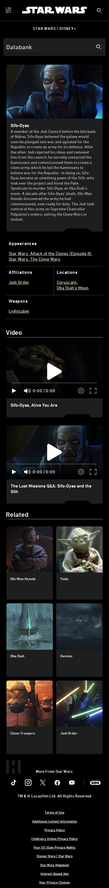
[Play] (14, 390)
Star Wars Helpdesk (54, 865)
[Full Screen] (93, 390)
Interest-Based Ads (55, 873)
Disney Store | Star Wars (55, 856)
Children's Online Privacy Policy (54, 838)
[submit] (99, 10)
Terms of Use (54, 812)
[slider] (54, 383)
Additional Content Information (54, 821)
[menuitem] (9, 10)
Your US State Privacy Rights (54, 847)
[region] (54, 371)
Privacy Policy (54, 830)
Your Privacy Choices (54, 882)
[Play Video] (54, 371)
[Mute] (27, 390)
